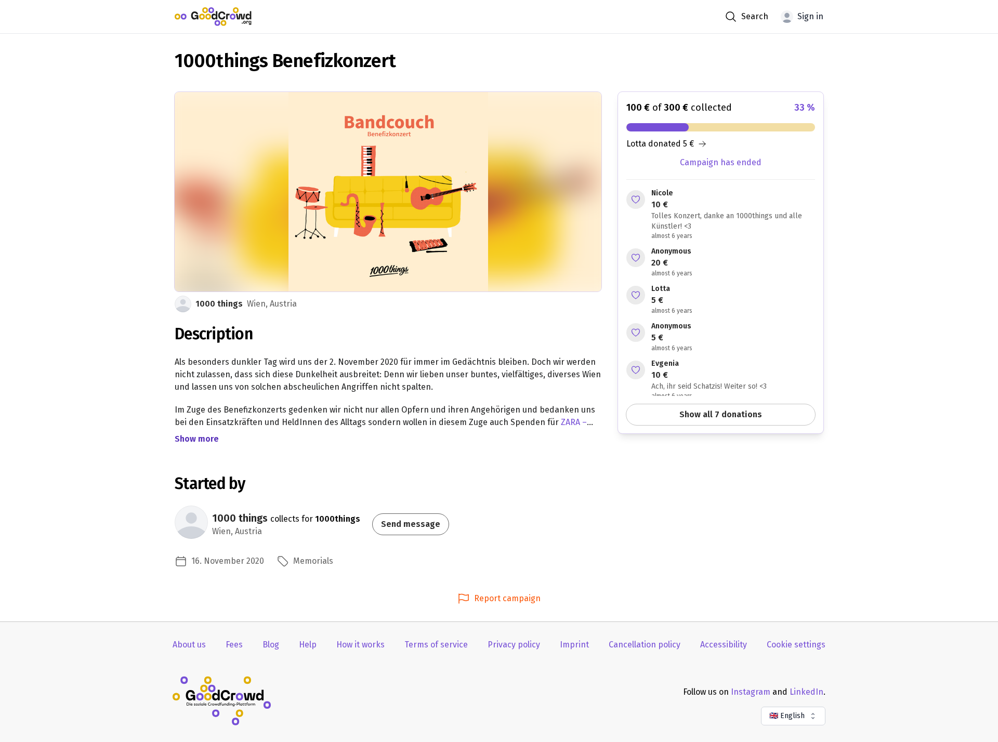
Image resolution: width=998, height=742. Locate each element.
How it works (360, 645)
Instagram (750, 692)
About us (189, 645)
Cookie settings (796, 645)
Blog (270, 645)
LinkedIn (806, 692)
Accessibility (723, 645)
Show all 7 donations (720, 414)
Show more (197, 439)
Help (308, 645)
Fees (234, 645)
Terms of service (436, 645)
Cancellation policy (644, 645)
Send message (410, 524)
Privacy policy (514, 645)
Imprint (574, 645)
